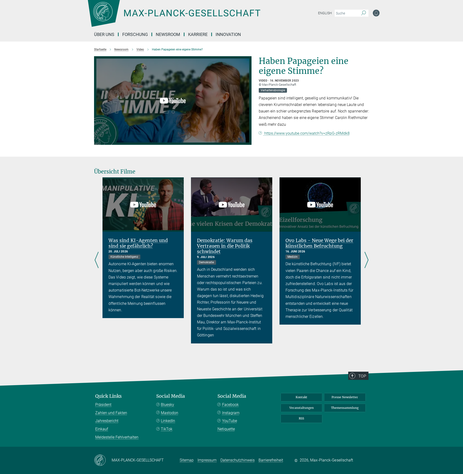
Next (366, 260)
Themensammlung (345, 408)
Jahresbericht (106, 420)
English (325, 13)
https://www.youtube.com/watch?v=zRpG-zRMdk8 (306, 133)
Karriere (198, 34)
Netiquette (226, 429)
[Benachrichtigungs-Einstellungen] (376, 13)
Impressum (207, 460)
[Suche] (363, 13)
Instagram (230, 413)
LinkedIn (168, 420)
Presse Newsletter (345, 397)
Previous (96, 260)
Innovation (228, 34)
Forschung (135, 34)
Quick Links (108, 396)
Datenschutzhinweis (237, 460)
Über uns (104, 34)
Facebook (230, 404)
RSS (301, 418)
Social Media (170, 396)
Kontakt (301, 397)
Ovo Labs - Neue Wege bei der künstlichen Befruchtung (319, 243)
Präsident (103, 404)
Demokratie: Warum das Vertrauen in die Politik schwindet (224, 245)
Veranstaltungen (301, 408)
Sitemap (187, 460)
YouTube (229, 420)
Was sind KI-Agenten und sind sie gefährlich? (138, 243)
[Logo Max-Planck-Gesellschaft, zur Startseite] (174, 17)
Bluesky (167, 404)
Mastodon (169, 413)
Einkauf (101, 429)
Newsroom (168, 34)
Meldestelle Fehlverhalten (116, 437)
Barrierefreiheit (271, 460)
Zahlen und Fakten (111, 413)
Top (362, 376)
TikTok (166, 429)
